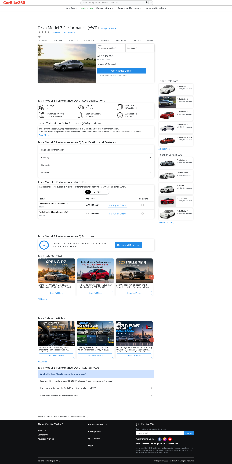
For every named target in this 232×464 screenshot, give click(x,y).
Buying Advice (94, 431)
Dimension (46, 165)
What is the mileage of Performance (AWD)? (60, 395)
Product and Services (98, 424)
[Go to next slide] (151, 277)
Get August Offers (121, 70)
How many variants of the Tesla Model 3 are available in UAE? (68, 388)
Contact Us (43, 434)
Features (45, 172)
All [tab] (88, 192)
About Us (42, 430)
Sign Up (189, 433)
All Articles (42, 361)
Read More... (44, 135)
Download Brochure (128, 245)
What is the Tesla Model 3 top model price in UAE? (63, 374)
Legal (90, 445)
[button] (72, 8)
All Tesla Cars (164, 148)
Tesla (55, 416)
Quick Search (94, 438)
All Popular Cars (166, 222)
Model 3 (63, 416)
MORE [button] (150, 40)
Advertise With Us (46, 439)
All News (41, 299)
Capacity (45, 157)
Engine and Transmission (52, 149)
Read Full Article (56, 355)
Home (40, 416)
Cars (48, 416)
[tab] (105, 190)
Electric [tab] (97, 192)
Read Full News (56, 293)
